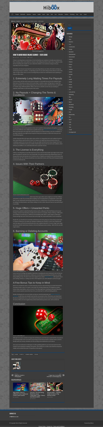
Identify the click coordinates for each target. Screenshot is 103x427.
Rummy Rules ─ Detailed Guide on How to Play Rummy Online (54, 394)
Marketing (71, 94)
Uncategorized (72, 132)
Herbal (70, 82)
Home (12, 14)
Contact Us (49, 426)
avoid (16, 354)
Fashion (66, 14)
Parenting (72, 14)
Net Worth (22, 14)
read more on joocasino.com (50, 129)
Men (70, 97)
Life (70, 89)
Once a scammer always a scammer (21, 196)
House (70, 84)
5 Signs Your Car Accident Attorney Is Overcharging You (54, 375)
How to (70, 87)
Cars (56, 14)
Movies (70, 99)
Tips (81, 14)
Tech (52, 14)
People (17, 14)
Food (70, 67)
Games (34, 14)
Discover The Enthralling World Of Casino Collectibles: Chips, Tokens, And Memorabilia (37, 395)
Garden (70, 74)
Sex (70, 117)
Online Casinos (29, 354)
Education (60, 14)
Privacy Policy (42, 426)
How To (22, 354)
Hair (70, 77)
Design (70, 49)
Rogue (36, 354)
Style (48, 14)
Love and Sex (72, 92)
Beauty (70, 36)
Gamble (18, 21)
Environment (72, 56)
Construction (72, 46)
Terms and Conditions (58, 426)
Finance (70, 61)
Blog (70, 39)
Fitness (70, 64)
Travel (85, 14)
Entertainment (72, 54)
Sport (43, 14)
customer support (49, 276)
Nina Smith (16, 57)
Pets (77, 14)
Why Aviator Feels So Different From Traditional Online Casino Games (20, 394)
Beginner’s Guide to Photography (19, 375)
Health (39, 14)
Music (70, 102)
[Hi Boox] (51, 7)
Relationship (72, 114)
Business (29, 14)
